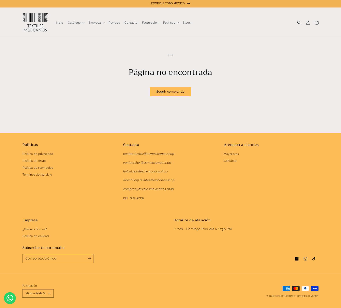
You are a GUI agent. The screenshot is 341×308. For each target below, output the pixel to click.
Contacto (230, 160)
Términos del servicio (37, 174)
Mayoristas (231, 153)
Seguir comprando (170, 91)
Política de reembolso (37, 167)
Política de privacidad (37, 153)
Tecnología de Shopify (307, 296)
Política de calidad (35, 236)
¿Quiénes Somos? (34, 229)
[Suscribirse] (89, 258)
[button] (299, 22)
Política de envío (34, 160)
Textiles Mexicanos (285, 296)
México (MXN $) (35, 293)
